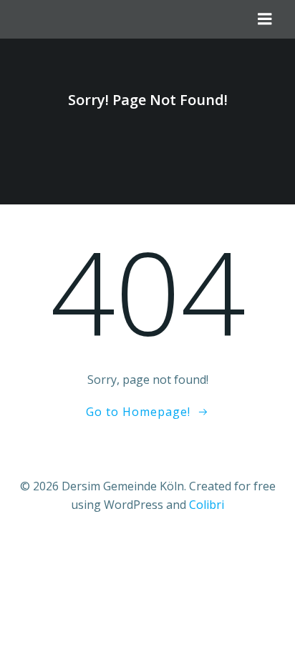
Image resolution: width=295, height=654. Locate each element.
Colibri (206, 504)
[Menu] (265, 19)
